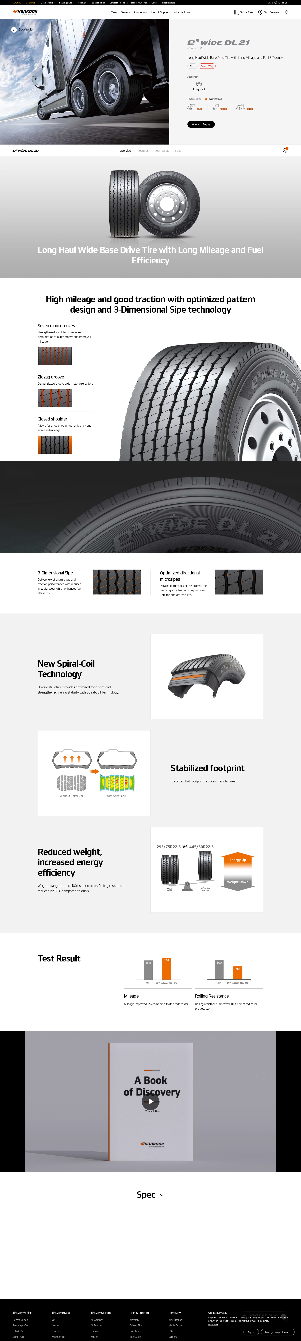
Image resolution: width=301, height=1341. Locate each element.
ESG (171, 1331)
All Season (96, 1325)
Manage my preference (277, 1332)
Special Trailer (98, 3)
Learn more (213, 1324)
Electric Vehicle (48, 3)
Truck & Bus (82, 3)
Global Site (283, 2)
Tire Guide (135, 1336)
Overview (125, 151)
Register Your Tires (138, 3)
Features (143, 151)
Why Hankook (182, 12)
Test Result (162, 151)
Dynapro (56, 1331)
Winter (94, 1336)
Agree (251, 1332)
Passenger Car (65, 3)
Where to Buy (199, 124)
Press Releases (168, 3)
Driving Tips (136, 1325)
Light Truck (31, 3)
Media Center (176, 1325)
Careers (173, 1336)
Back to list (26, 29)
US (269, 3)
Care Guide (135, 1331)
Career (154, 3)
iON (53, 1319)
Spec (178, 151)
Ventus (55, 1325)
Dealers (125, 12)
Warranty (134, 1319)
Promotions (141, 12)
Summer (95, 1331)
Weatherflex (58, 1336)
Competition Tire (117, 3)
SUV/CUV (17, 3)
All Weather (97, 1319)
